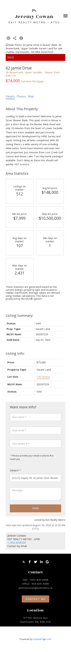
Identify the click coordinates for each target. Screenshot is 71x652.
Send (35, 508)
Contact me (35, 599)
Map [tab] (31, 96)
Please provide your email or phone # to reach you (32, 457)
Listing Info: (15, 353)
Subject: (14, 470)
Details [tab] (10, 96)
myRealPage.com (42, 639)
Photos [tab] (21, 96)
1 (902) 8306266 (16, 542)
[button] (23, 561)
